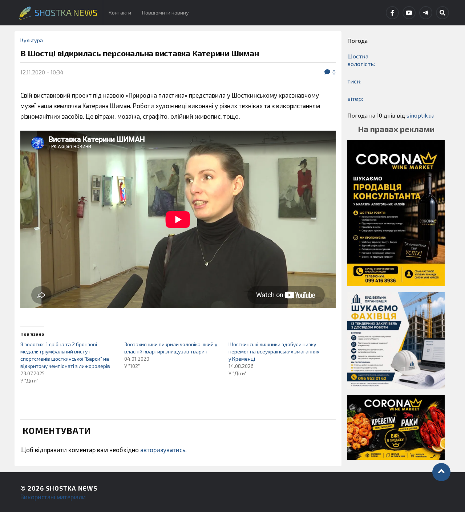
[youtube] (409, 12)
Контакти (120, 12)
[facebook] (392, 12)
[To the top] (441, 472)
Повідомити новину (165, 12)
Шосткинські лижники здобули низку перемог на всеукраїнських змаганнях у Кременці (274, 351)
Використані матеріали (53, 496)
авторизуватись (162, 449)
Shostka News (71, 488)
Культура (31, 40)
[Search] (442, 12)
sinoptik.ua (420, 115)
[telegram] (425, 12)
